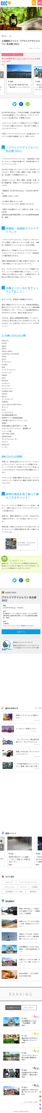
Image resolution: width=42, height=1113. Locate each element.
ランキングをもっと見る (30, 1102)
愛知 (4, 36)
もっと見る (38, 708)
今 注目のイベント (13, 1008)
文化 (10, 36)
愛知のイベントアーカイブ (23, 642)
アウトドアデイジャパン (28, 882)
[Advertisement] (21, 680)
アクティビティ (9, 887)
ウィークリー (28, 1008)
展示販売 (33, 891)
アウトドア (9, 882)
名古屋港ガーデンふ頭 (14, 891)
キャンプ (23, 887)
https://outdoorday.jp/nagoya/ (33, 31)
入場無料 (34, 887)
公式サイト (21, 632)
